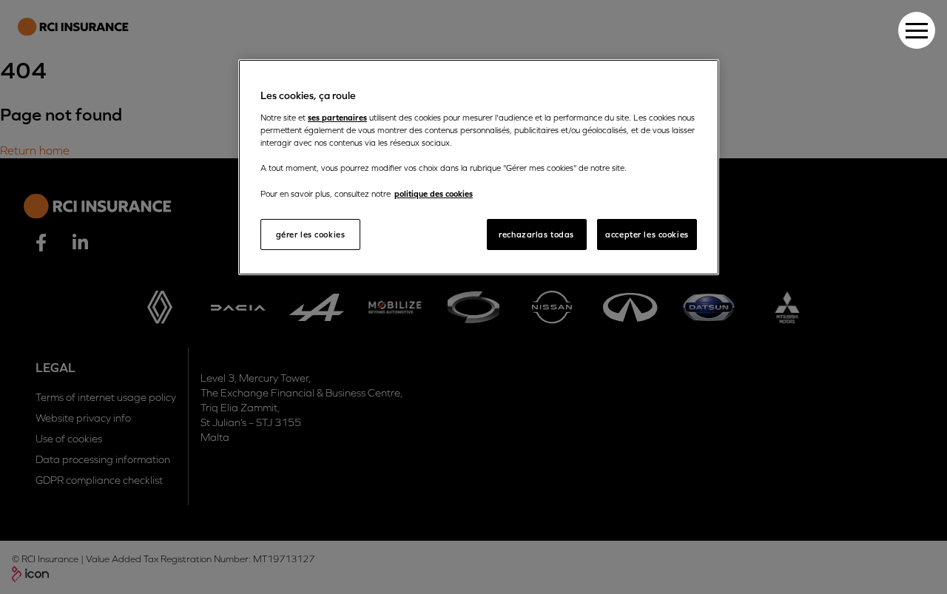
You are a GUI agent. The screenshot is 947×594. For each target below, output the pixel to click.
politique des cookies (433, 193)
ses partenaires (337, 117)
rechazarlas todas (536, 234)
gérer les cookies (311, 234)
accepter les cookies (646, 234)
